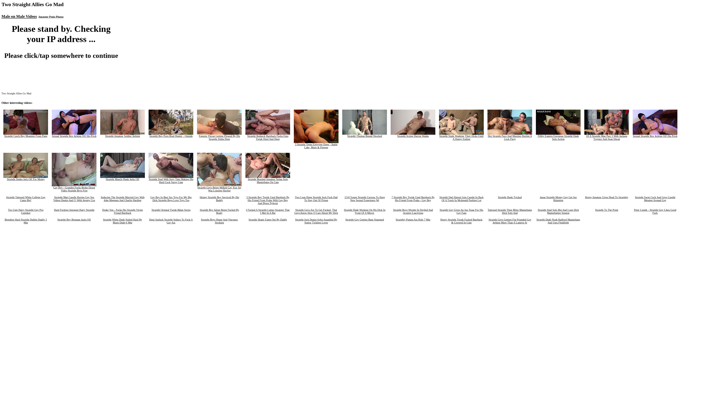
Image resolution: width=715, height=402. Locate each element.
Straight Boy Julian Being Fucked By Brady (219, 211)
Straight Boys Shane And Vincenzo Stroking (219, 221)
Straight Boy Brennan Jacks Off (74, 219)
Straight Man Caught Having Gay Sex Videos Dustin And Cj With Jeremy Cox (74, 199)
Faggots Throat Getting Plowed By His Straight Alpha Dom (219, 138)
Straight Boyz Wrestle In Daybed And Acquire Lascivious (413, 211)
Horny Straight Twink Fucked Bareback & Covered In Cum (461, 221)
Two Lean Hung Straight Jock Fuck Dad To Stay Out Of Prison (316, 199)
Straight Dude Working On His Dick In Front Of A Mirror (364, 211)
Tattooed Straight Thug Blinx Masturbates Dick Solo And (510, 211)
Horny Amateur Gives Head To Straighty (606, 197)
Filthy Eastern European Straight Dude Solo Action (558, 138)
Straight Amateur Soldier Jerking (122, 136)
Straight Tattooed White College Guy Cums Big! (25, 199)
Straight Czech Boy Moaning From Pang (25, 136)
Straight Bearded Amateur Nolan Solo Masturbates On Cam (268, 181)
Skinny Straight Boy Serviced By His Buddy (219, 199)
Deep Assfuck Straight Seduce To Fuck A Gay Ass (171, 221)
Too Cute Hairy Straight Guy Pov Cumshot (26, 211)
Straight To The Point (606, 210)
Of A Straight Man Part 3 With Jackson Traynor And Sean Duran (606, 138)
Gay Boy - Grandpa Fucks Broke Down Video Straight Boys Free (74, 189)
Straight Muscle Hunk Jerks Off (122, 179)
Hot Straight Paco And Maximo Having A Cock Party (510, 138)
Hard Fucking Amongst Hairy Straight (74, 210)
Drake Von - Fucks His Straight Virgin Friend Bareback (122, 211)
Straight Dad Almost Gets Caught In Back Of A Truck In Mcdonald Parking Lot (461, 199)
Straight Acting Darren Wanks (413, 136)
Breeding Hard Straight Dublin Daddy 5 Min (26, 221)
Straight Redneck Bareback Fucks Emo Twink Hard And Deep (267, 138)
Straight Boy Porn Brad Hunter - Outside (171, 136)
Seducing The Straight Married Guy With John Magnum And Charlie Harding (122, 199)
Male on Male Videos (19, 16)
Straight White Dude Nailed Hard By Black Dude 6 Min (122, 221)
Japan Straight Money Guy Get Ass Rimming (558, 199)
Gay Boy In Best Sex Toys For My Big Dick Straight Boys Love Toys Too (171, 199)
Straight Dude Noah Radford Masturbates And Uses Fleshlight (558, 221)
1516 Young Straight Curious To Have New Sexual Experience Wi (364, 199)
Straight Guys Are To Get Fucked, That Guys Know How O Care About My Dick (316, 211)
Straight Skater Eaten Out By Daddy (268, 219)
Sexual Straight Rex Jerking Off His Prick (74, 136)
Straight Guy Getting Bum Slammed (364, 219)
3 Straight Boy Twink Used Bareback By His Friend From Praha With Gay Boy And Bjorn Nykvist (267, 200)
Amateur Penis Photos (50, 16)
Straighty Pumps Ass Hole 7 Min (413, 219)
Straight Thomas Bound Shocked (364, 136)
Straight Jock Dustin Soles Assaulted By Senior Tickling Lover (316, 221)
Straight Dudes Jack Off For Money (26, 179)
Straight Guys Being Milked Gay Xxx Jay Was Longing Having (219, 189)
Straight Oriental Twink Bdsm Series (171, 210)
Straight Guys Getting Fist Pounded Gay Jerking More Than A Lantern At (510, 221)
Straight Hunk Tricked (510, 197)
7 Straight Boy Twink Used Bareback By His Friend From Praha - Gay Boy (413, 199)
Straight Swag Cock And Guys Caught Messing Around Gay (655, 199)
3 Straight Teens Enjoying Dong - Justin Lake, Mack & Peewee (316, 146)
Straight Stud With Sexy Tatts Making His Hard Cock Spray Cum (171, 181)
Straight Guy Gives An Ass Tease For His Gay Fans (461, 211)
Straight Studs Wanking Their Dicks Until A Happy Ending (461, 138)
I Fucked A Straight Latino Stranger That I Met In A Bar (268, 211)
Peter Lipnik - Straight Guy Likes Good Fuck (655, 211)
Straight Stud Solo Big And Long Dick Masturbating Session (558, 211)
